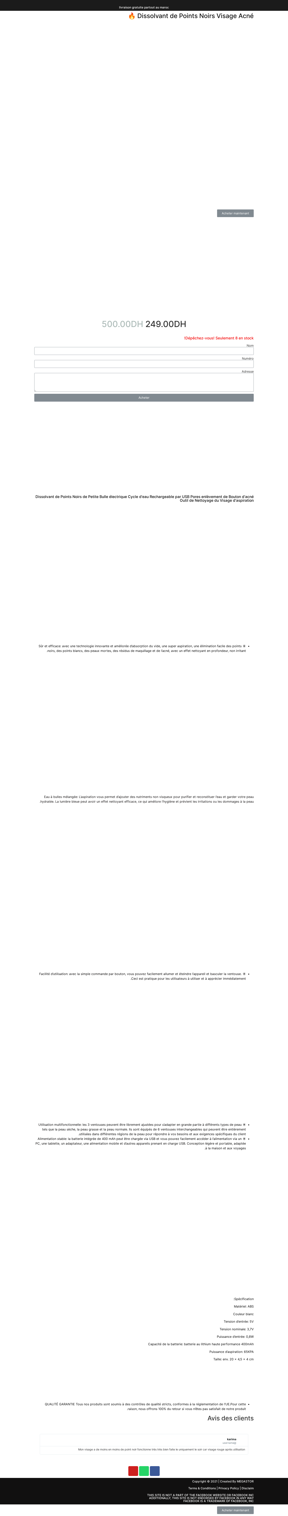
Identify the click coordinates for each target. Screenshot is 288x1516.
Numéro (248, 358)
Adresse (248, 371)
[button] (235, 213)
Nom (250, 345)
